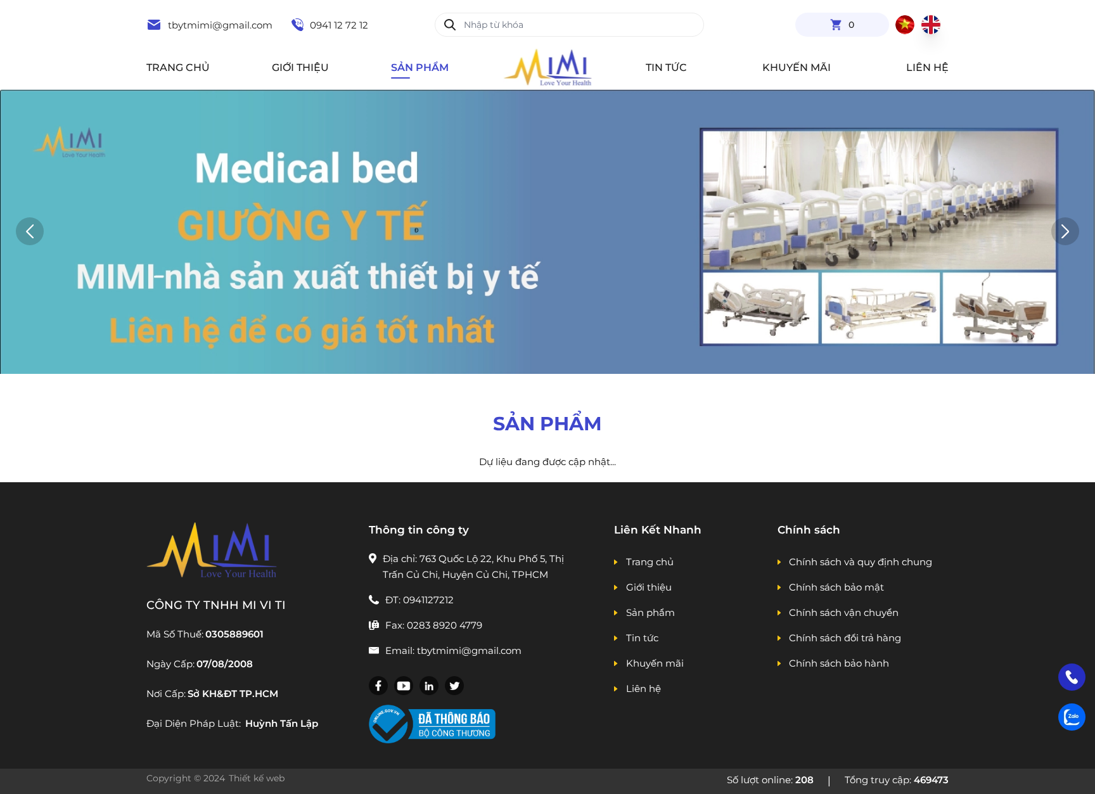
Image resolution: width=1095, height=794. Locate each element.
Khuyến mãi (796, 67)
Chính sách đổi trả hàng (845, 638)
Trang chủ (178, 67)
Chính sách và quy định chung (860, 562)
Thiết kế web (258, 778)
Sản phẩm (420, 67)
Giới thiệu (300, 67)
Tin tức (666, 67)
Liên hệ (927, 67)
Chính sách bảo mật (836, 587)
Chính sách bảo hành (839, 663)
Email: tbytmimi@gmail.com (453, 650)
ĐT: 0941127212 (419, 600)
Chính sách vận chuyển (844, 612)
